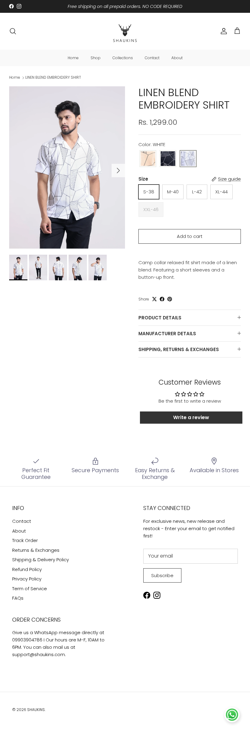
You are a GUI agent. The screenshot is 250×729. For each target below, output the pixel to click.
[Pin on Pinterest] (169, 299)
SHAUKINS (36, 709)
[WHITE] (188, 159)
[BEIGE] (147, 159)
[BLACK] (168, 159)
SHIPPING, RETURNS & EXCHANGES (178, 349)
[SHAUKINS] (125, 31)
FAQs (17, 598)
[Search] (12, 31)
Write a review (191, 417)
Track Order (25, 540)
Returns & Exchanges (35, 550)
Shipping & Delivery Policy (40, 559)
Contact (152, 57)
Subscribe (162, 575)
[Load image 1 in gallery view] (67, 167)
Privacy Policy (26, 579)
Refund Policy (27, 569)
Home (73, 57)
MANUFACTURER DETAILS (167, 333)
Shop (96, 57)
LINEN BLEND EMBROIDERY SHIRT (53, 77)
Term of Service (29, 588)
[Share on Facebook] (162, 299)
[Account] (222, 31)
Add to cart (189, 236)
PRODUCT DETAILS (159, 317)
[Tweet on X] (154, 299)
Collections (122, 57)
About (177, 57)
